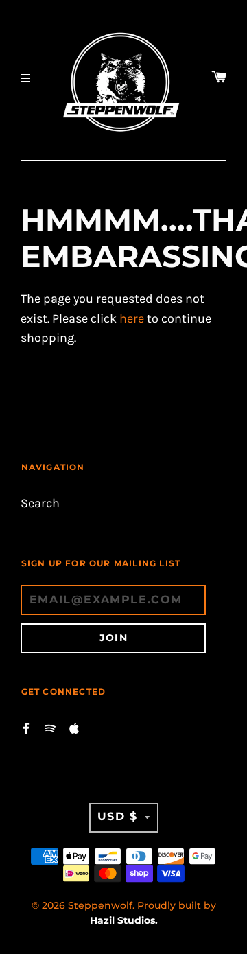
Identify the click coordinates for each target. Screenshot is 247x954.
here (131, 319)
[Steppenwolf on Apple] (74, 727)
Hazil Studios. (124, 920)
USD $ (117, 816)
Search (40, 503)
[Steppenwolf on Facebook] (26, 727)
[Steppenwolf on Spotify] (50, 727)
